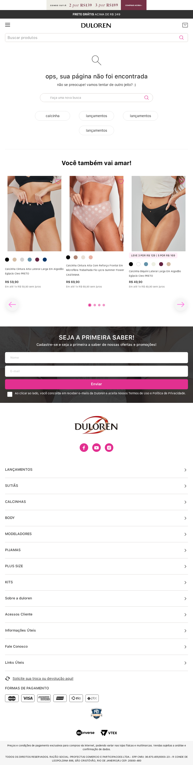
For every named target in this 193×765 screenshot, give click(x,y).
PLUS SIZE (14, 566)
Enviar (96, 384)
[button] (89, 305)
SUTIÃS (11, 486)
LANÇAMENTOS (18, 469)
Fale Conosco (16, 646)
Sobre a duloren (18, 598)
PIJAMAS (13, 550)
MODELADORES (18, 534)
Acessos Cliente (18, 614)
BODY (10, 518)
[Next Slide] (180, 304)
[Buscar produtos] (181, 37)
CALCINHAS (15, 502)
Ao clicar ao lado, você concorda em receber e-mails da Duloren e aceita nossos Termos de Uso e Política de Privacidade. (100, 393)
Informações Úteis (20, 630)
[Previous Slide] (12, 304)
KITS (9, 582)
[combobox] (96, 37)
